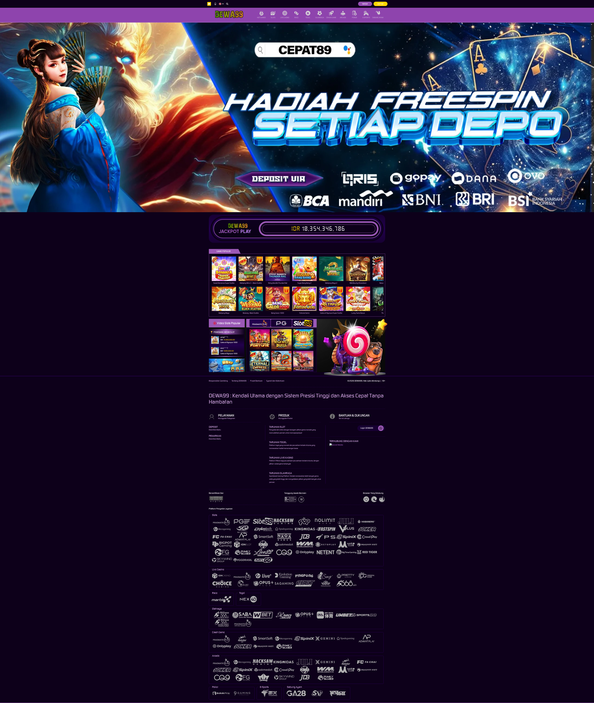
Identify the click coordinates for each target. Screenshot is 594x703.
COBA (261, 336)
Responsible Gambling (218, 380)
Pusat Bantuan (256, 380)
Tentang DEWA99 (239, 380)
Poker (354, 17)
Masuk (365, 4)
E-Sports (366, 17)
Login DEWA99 (366, 428)
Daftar (380, 4)
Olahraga (319, 17)
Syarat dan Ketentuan (275, 380)
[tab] (260, 323)
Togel (308, 17)
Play (245, 231)
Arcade (343, 17)
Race (296, 17)
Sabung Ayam (377, 17)
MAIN (226, 268)
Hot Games (261, 17)
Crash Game (331, 17)
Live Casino (284, 17)
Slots (273, 17)
